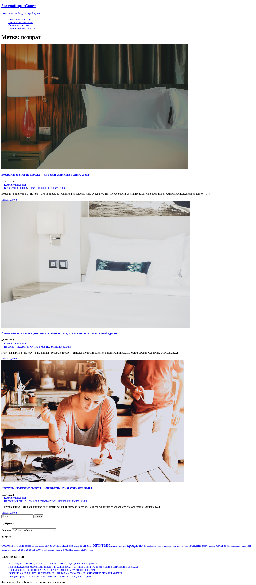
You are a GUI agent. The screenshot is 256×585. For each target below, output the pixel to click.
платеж (169, 546)
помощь (184, 546)
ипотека (102, 545)
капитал (114, 546)
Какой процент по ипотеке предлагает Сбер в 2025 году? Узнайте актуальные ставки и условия (65, 572)
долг (65, 545)
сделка (4, 550)
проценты (195, 545)
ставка (44, 550)
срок (38, 549)
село (9, 550)
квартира (122, 546)
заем (90, 546)
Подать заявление (38, 187)
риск (226, 546)
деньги (57, 545)
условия (66, 549)
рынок (243, 546)
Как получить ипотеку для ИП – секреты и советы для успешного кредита (52, 563)
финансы (76, 550)
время (41, 546)
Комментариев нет (15, 184)
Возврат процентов (15, 187)
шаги (84, 549)
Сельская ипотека (18, 25)
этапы (90, 550)
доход (76, 546)
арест (16, 546)
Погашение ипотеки (20, 22)
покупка (176, 546)
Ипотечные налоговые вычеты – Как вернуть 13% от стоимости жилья (46, 487)
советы (30, 549)
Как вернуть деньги (44, 500)
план (164, 546)
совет (21, 549)
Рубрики (6, 529)
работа (205, 546)
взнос (28, 546)
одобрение (151, 546)
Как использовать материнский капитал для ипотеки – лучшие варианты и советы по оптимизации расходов (73, 566)
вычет (48, 545)
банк (21, 545)
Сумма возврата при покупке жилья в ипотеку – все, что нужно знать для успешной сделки (59, 333)
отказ (159, 546)
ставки (51, 550)
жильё (84, 545)
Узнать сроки (59, 187)
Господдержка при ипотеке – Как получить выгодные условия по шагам (51, 569)
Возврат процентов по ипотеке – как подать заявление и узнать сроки (45, 174)
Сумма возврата (39, 346)
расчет (219, 545)
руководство (234, 546)
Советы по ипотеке (19, 19)
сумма (57, 550)
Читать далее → (10, 199)
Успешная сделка (61, 346)
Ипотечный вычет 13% (18, 500)
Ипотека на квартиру (16, 346)
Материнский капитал (21, 28)
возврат (35, 546)
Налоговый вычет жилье (72, 500)
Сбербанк (7, 545)
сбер (249, 545)
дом (71, 546)
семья (14, 550)
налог (142, 545)
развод (212, 546)
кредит (133, 545)
